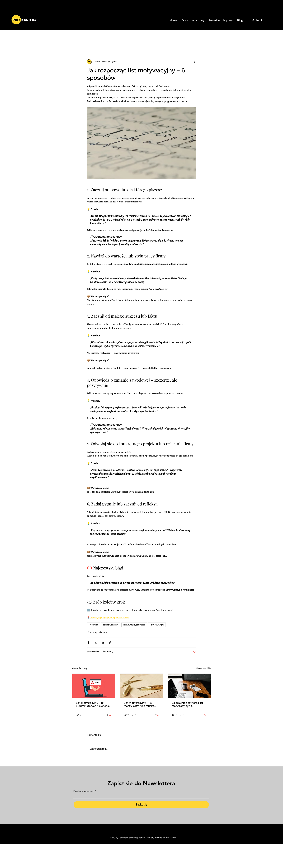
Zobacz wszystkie (203, 668)
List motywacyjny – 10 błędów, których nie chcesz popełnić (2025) (93, 704)
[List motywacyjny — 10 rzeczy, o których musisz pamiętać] (141, 686)
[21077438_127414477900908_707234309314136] (261, 20)
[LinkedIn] (257, 20)
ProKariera (93, 625)
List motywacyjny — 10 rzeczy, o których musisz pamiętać (139, 704)
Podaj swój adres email (83, 791)
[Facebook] (253, 20)
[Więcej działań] (194, 61)
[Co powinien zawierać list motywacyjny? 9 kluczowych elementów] (189, 686)
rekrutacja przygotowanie (134, 625)
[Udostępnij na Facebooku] (88, 642)
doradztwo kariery (110, 625)
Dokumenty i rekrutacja (97, 632)
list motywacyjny (157, 625)
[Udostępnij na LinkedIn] (102, 642)
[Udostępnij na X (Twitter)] (95, 642)
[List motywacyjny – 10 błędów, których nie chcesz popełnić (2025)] (93, 686)
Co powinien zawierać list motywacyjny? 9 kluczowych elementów (187, 704)
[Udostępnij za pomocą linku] (110, 642)
